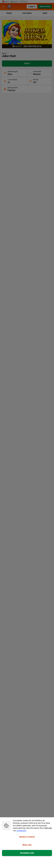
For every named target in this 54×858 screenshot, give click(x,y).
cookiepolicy (21, 831)
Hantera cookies (27, 837)
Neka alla (27, 845)
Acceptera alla (27, 853)
